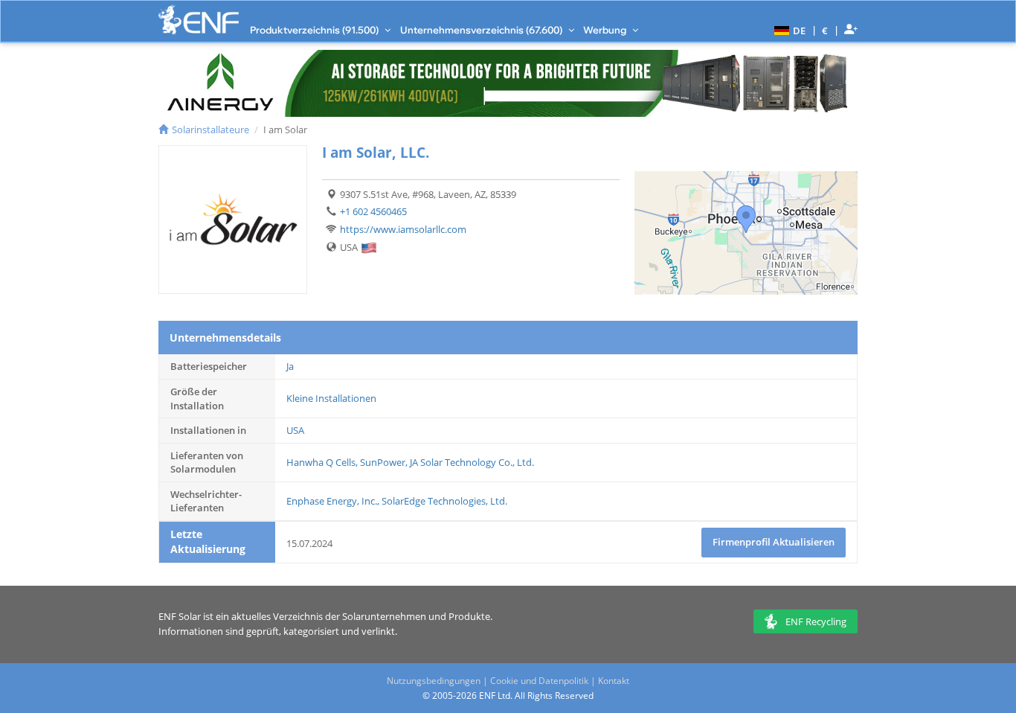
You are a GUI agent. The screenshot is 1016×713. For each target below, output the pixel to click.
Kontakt (613, 680)
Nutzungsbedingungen (433, 680)
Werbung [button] (605, 30)
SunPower (382, 462)
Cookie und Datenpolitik (539, 680)
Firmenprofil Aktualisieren (774, 542)
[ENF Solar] (198, 19)
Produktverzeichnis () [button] (315, 30)
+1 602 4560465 (373, 211)
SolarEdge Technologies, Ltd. (444, 501)
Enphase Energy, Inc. (331, 501)
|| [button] (825, 30)
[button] (788, 30)
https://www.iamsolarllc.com (403, 229)
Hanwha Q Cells (321, 462)
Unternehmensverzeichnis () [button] (482, 30)
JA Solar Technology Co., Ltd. (472, 462)
